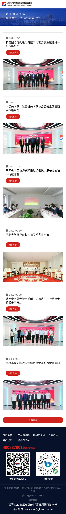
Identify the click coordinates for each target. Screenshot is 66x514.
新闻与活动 (39, 435)
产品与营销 (24, 435)
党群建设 (7, 440)
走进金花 (7, 435)
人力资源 (53, 435)
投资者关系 (24, 440)
